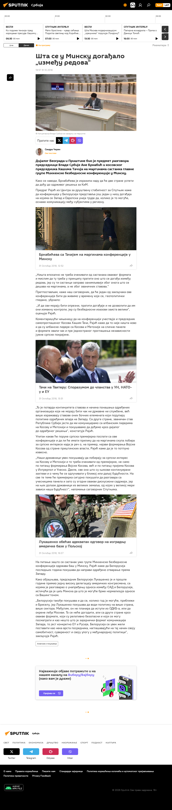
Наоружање (69, 742)
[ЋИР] (159, 5)
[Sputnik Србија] (16, 7)
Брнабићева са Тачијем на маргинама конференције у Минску (85, 256)
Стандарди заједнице (71, 771)
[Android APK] (13, 788)
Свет (6, 742)
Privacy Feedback (41, 775)
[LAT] (166, 5)
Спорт (84, 742)
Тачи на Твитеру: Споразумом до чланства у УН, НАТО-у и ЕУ (85, 389)
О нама (7, 771)
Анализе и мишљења (47, 643)
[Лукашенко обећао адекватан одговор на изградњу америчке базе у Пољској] (86, 516)
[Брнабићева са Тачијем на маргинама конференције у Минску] (86, 228)
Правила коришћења (26, 771)
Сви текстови (50, 153)
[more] (131, 265)
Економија (36, 742)
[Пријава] (140, 5)
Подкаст (96, 742)
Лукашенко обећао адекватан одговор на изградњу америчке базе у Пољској (82, 543)
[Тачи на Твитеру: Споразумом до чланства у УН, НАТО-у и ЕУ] (86, 361)
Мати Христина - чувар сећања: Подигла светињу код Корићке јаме (62, 33)
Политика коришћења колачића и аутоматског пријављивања (120, 771)
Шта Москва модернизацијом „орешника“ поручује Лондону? (101, 32)
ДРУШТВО (52, 742)
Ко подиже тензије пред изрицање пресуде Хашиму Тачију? (21, 33)
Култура (111, 742)
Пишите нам (48, 771)
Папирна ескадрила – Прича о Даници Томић (140, 32)
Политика (18, 742)
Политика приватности (16, 775)
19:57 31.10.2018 (44, 69)
